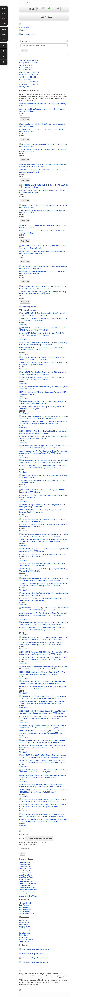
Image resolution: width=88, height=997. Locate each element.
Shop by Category (25, 909)
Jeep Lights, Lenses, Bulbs (28, 883)
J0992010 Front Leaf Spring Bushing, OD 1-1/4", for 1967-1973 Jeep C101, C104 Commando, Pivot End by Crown (42, 293)
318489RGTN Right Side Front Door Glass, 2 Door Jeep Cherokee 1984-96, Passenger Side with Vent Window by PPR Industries (41, 702)
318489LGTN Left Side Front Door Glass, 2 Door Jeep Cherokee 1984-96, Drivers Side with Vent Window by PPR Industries (43, 688)
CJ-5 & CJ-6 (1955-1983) (27, 77)
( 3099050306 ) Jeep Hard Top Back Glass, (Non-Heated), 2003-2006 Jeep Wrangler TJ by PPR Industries (43, 599)
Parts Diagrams (24, 933)
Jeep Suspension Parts (27, 887)
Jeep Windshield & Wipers (28, 896)
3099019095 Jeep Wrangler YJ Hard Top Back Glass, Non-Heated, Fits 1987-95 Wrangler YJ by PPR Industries (43, 437)
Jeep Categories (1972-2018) (29, 84)
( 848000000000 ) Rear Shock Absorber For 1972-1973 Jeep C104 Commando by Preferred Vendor (42, 272)
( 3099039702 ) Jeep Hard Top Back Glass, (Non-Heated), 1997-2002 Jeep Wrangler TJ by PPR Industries (43, 555)
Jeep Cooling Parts (25, 871)
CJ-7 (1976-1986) (25, 79)
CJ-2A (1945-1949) (25, 65)
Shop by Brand (24, 907)
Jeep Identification (25, 931)
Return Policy (23, 924)
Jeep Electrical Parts (26, 873)
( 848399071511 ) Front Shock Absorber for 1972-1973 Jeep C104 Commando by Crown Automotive (42, 252)
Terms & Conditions (26, 929)
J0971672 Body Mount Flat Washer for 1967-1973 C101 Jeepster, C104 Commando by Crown (43, 110)
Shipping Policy (24, 927)
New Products (24, 905)
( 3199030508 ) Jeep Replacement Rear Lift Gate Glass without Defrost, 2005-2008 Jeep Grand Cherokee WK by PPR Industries (43, 820)
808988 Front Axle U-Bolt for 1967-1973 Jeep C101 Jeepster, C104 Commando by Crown (42, 211)
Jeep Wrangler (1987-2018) (28, 82)
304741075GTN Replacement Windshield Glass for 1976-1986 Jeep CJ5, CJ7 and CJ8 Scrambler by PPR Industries (42, 349)
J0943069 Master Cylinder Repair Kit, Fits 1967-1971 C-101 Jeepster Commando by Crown (42, 150)
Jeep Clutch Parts (25, 869)
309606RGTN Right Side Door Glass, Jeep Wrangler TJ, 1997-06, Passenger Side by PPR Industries (41, 511)
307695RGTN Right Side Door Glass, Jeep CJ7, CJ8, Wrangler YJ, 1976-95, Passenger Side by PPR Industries (42, 334)
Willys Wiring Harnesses (27, 310)
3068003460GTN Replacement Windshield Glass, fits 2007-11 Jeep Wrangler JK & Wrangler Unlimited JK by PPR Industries (42, 673)
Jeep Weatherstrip (25, 894)
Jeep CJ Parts (24, 941)
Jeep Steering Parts (26, 885)
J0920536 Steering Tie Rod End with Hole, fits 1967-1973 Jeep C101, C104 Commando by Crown (43, 191)
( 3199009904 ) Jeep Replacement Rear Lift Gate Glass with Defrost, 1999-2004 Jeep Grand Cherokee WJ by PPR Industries (42, 776)
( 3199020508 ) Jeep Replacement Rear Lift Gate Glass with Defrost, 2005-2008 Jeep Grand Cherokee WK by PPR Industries (42, 805)
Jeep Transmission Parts (27, 892)
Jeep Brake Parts (25, 866)
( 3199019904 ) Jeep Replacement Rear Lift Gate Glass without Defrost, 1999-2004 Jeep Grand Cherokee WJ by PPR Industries (43, 791)
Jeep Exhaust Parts (26, 877)
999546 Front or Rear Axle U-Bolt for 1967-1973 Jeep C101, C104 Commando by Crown (41, 232)
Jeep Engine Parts (25, 875)
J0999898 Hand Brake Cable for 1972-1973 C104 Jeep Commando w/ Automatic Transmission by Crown (43, 171)
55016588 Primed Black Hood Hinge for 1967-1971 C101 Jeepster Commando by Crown (41, 130)
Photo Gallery (24, 935)
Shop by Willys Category (27, 913)
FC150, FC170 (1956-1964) (28, 74)
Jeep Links (23, 937)
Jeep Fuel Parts (24, 879)
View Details (23, 324)
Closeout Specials (25, 903)
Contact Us (23, 920)
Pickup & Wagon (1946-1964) (29, 72)
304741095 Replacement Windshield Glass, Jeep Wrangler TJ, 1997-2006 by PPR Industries (42, 481)
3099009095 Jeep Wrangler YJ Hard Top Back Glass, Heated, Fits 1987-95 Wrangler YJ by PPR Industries (41, 408)
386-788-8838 (46, 17)
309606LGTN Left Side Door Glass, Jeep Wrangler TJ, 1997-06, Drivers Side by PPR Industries (43, 496)
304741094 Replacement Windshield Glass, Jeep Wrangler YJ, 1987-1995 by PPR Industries (42, 393)
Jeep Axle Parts (24, 862)
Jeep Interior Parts (25, 881)
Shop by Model (24, 911)
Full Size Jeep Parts (26, 939)
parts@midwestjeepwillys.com (40, 838)
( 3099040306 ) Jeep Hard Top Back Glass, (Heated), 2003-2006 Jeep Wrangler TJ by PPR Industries (43, 570)
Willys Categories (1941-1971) (29, 60)
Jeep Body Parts (24, 864)
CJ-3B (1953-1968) (25, 70)
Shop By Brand (24, 86)
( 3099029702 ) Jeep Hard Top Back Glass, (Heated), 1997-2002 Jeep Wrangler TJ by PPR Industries (43, 525)
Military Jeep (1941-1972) (28, 62)
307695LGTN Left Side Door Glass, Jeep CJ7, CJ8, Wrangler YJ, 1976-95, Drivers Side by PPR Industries (43, 319)
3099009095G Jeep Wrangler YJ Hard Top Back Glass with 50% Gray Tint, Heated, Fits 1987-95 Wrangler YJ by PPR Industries (43, 422)
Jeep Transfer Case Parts (28, 890)
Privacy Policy (24, 922)
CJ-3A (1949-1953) (25, 67)
